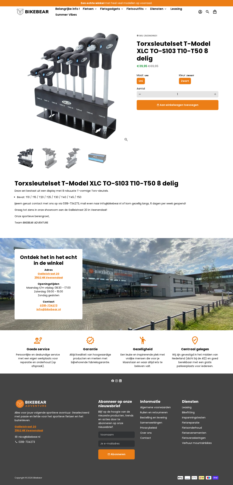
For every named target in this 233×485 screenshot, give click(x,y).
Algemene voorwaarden (155, 407)
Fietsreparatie (191, 422)
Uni (141, 81)
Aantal (141, 88)
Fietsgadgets (112, 9)
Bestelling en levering (153, 417)
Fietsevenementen (194, 433)
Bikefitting (188, 412)
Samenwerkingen (151, 422)
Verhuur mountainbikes (197, 443)
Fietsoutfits (137, 9)
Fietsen (90, 9)
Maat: (143, 75)
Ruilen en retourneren (154, 412)
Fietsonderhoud (192, 428)
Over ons (146, 433)
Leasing (176, 9)
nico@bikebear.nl (27, 437)
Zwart (185, 81)
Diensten (158, 9)
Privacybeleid (148, 428)
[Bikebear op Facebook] (112, 381)
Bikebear (37, 477)
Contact (145, 438)
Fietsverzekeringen (194, 438)
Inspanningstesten (194, 417)
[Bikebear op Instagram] (116, 381)
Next (126, 86)
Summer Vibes (66, 15)
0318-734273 (25, 442)
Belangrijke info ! (67, 9)
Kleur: (186, 75)
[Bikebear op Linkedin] (120, 381)
